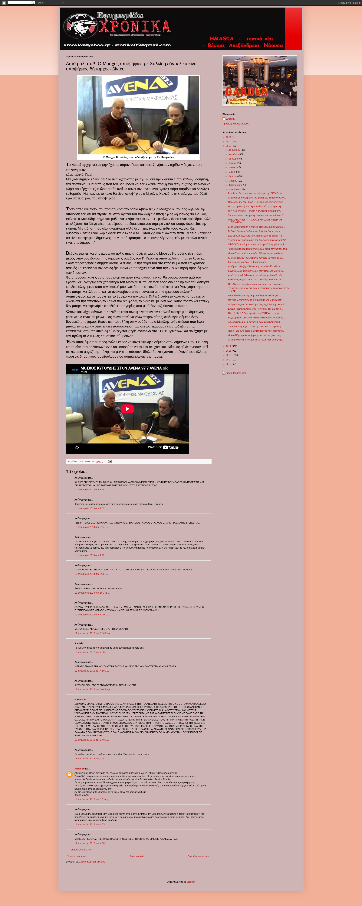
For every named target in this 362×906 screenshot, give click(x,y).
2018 (229, 146)
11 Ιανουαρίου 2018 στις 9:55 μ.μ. (91, 574)
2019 (229, 141)
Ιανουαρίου (235, 189)
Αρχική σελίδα (137, 856)
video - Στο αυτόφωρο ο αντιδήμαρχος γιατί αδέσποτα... (256, 331)
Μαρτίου (233, 180)
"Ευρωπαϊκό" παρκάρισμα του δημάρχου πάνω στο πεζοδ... (258, 240)
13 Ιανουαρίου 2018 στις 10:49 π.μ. (92, 689)
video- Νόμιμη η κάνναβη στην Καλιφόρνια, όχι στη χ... (255, 335)
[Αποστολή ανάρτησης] (109, 461)
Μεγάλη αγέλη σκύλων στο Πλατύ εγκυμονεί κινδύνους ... (256, 317)
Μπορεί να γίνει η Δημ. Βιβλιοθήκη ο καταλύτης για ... (254, 295)
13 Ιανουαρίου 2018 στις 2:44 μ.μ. (91, 758)
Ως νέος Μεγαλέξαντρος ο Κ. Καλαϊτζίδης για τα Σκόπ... (255, 300)
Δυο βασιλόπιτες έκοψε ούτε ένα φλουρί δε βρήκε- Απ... (256, 235)
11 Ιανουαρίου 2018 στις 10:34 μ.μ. (92, 593)
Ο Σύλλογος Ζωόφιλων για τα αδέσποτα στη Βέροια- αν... (256, 284)
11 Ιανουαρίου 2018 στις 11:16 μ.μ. (92, 614)
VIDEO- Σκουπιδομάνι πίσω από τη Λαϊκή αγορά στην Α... (257, 244)
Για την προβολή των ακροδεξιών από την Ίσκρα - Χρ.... (256, 206)
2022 (229, 137)
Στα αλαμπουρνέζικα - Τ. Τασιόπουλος (247, 262)
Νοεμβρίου (234, 154)
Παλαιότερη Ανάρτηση (199, 856)
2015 (229, 355)
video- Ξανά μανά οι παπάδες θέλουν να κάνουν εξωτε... (256, 253)
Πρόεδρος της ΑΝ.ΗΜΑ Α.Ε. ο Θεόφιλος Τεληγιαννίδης (255, 202)
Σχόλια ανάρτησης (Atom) (92, 861)
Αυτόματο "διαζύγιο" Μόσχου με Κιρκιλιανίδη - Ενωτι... (255, 266)
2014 (229, 359)
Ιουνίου (233, 167)
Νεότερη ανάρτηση (76, 856)
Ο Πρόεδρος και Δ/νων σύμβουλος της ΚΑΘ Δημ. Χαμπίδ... (257, 304)
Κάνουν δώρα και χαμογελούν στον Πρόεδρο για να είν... (256, 271)
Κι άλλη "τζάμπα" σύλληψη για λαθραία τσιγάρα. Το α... (255, 257)
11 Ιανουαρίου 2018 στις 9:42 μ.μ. (91, 555)
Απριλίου (233, 176)
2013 (229, 364)
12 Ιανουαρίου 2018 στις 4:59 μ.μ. (91, 670)
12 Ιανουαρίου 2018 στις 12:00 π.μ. (92, 633)
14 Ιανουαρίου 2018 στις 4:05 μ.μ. (91, 824)
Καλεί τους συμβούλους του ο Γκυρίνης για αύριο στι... (255, 279)
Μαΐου (232, 172)
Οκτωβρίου (234, 158)
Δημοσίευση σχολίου (81, 849)
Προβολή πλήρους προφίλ (235, 123)
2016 (229, 351)
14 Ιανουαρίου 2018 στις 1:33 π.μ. (91, 799)
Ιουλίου (233, 163)
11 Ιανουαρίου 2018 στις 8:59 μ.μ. (91, 489)
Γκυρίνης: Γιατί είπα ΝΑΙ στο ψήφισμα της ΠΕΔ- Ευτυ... (255, 193)
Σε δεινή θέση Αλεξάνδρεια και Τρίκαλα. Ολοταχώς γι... (255, 231)
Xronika (78, 768)
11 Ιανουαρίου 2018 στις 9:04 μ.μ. (91, 527)
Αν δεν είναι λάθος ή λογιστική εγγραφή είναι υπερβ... (254, 322)
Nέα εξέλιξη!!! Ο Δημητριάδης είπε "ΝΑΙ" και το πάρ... (254, 313)
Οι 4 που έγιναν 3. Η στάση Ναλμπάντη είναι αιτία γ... (254, 211)
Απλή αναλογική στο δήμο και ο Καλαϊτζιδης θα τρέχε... (255, 339)
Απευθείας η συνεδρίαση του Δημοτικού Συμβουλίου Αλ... (257, 197)
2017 (229, 346)
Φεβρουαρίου (236, 185)
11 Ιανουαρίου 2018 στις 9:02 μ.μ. (91, 508)
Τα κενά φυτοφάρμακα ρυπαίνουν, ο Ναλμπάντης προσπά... (258, 249)
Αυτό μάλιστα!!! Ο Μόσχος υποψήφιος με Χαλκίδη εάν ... (256, 275)
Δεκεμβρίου (235, 150)
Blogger (191, 882)
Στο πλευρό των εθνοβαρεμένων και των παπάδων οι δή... (257, 215)
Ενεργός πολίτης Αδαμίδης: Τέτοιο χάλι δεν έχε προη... (255, 309)
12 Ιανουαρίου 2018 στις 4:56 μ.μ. (91, 652)
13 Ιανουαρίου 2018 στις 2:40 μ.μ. (91, 740)
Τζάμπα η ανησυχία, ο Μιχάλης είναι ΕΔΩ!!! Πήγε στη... (255, 326)
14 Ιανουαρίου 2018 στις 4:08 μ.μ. (91, 843)
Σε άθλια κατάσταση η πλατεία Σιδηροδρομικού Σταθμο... (256, 227)
